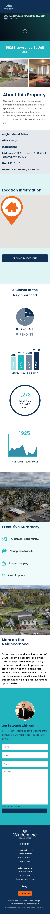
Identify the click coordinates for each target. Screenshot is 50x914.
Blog (25, 886)
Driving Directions (25, 258)
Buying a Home (25, 853)
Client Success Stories (25, 879)
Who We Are (25, 868)
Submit (24, 811)
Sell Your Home (25, 857)
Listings (24, 843)
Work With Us (25, 850)
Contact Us (25, 893)
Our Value (25, 875)
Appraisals (25, 861)
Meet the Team (25, 871)
